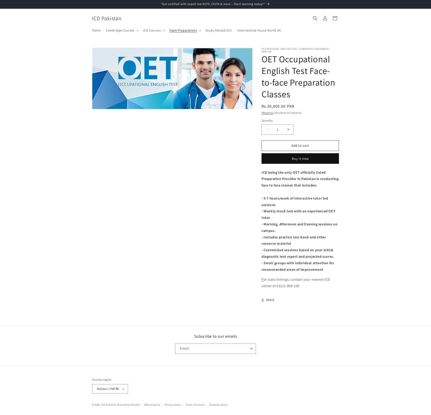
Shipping (267, 112)
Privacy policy (173, 404)
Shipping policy (218, 404)
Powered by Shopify (128, 404)
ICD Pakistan (108, 404)
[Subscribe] (251, 348)
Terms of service (195, 404)
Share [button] (270, 300)
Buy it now (300, 158)
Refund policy (152, 404)
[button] (121, 30)
